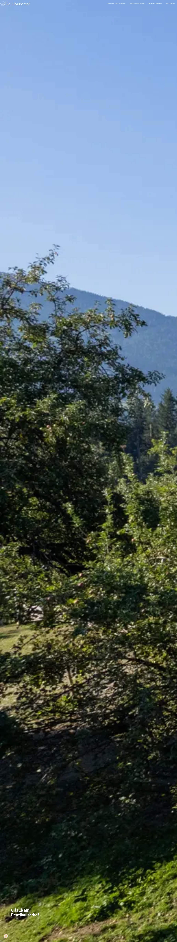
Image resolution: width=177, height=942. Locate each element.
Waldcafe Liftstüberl (155, 4)
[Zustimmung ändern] (6, 936)
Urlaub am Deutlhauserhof (116, 4)
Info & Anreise (170, 4)
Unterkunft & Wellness (136, 4)
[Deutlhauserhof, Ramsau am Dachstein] (15, 3)
